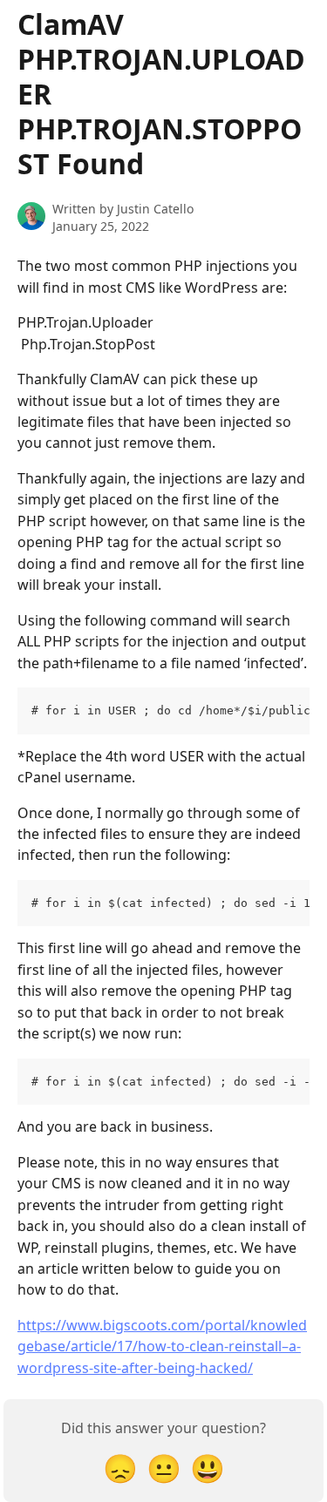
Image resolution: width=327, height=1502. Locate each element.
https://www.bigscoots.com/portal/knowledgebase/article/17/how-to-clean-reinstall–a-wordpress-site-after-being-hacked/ (162, 1346)
